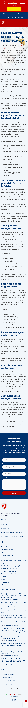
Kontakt (3, 579)
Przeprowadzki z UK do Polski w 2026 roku (13, 623)
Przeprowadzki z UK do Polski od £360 (13, 615)
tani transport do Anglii (7, 684)
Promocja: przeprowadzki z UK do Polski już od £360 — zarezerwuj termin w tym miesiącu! (13, 595)
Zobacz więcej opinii (14, 696)
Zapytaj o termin (14, 9)
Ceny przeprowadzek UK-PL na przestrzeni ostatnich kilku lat (11, 638)
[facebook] (15, 700)
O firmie (3, 576)
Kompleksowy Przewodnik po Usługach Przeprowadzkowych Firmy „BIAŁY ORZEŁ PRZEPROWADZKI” (13, 660)
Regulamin (4, 547)
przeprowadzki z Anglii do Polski (9, 680)
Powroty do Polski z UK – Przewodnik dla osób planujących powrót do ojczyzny (13, 645)
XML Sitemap (5, 582)
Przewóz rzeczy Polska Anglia (10, 574)
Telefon (4, 470)
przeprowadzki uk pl (7, 677)
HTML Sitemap (5, 584)
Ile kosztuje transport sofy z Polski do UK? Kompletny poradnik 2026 (13, 603)
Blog (2, 552)
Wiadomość (4, 477)
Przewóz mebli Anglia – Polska (10, 571)
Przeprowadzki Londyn (8, 609)
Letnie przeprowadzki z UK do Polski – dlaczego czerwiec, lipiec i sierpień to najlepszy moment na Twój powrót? (13, 630)
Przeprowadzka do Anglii (8, 674)
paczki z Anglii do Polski (11, 610)
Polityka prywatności (7, 549)
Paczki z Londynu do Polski (9, 557)
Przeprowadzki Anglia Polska (12, 599)
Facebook (12, 700)
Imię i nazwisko (5, 456)
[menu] (25, 23)
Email (3, 463)
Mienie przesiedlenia (7, 555)
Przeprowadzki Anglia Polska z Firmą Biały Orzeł (13, 653)
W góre (26, 701)
